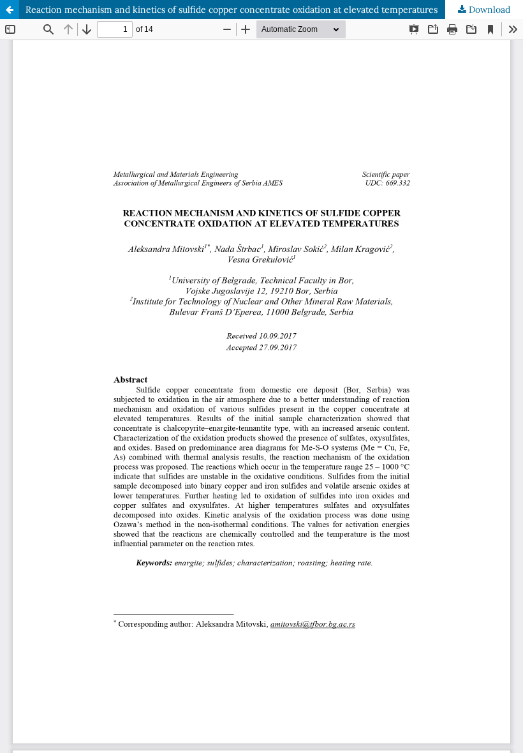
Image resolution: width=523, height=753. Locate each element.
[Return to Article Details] (9, 9)
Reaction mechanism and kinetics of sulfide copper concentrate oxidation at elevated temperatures (232, 9)
